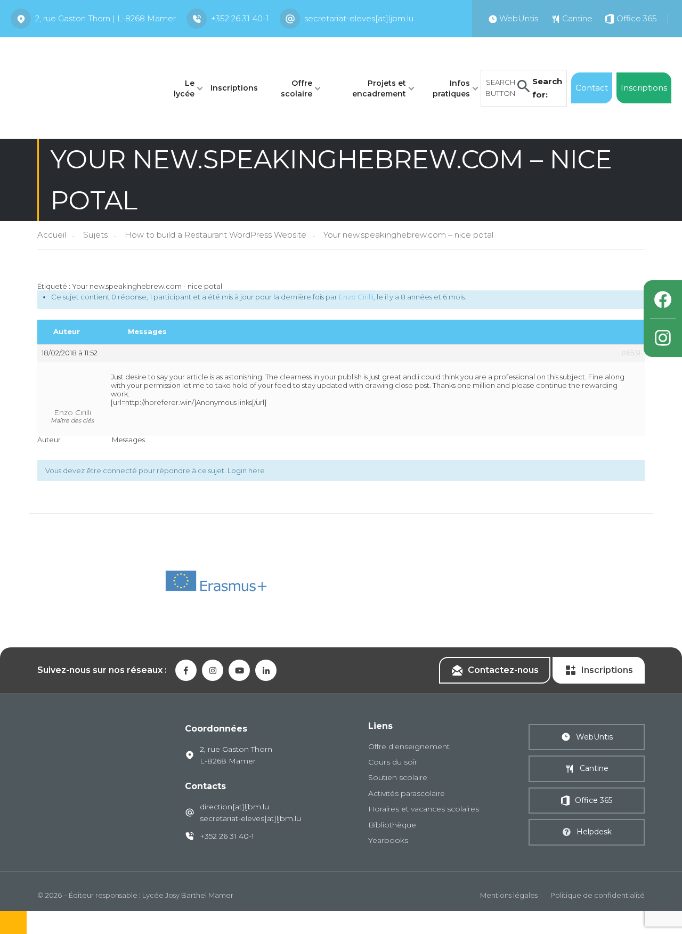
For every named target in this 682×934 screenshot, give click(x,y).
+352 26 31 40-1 (240, 18)
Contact (591, 88)
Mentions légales (509, 895)
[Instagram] (663, 338)
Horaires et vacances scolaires (423, 809)
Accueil (51, 235)
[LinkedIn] (266, 670)
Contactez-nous (503, 670)
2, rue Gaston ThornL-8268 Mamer (236, 755)
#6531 (630, 353)
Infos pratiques (451, 88)
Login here (246, 470)
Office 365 (593, 800)
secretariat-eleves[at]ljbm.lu (358, 18)
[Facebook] (663, 299)
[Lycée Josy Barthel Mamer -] (80, 87)
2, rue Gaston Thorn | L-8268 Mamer (105, 18)
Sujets (95, 235)
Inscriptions (234, 88)
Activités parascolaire (406, 793)
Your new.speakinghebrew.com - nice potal (147, 286)
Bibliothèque (392, 825)
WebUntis (594, 737)
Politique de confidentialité (597, 895)
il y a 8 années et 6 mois (425, 297)
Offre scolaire (296, 88)
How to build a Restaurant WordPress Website (215, 235)
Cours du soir (392, 762)
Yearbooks (388, 840)
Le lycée (184, 88)
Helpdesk (594, 831)
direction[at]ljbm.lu (234, 806)
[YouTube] (239, 670)
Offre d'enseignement (409, 746)
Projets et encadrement (379, 88)
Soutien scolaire (397, 777)
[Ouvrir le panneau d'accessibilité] (13, 922)
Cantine (594, 768)
